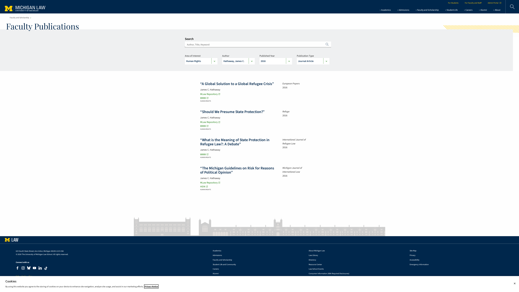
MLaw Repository (209, 94)
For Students (453, 3)
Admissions (217, 255)
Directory (312, 260)
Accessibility (414, 260)
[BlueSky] (28, 268)
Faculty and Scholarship (19, 17)
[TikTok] (45, 268)
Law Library (313, 255)
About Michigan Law (317, 251)
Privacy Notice (151, 286)
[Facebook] (17, 268)
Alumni (216, 273)
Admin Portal (493, 3)
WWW (203, 98)
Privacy (412, 255)
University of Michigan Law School (26, 6)
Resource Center (315, 264)
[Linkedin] (40, 268)
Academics (217, 251)
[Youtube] (34, 268)
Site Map (413, 251)
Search (189, 39)
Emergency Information (419, 264)
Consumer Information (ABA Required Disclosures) (329, 273)
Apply (327, 44)
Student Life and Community (224, 264)
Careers (216, 269)
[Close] (515, 283)
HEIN (202, 186)
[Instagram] (23, 268)
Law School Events (316, 269)
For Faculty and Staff (473, 3)
